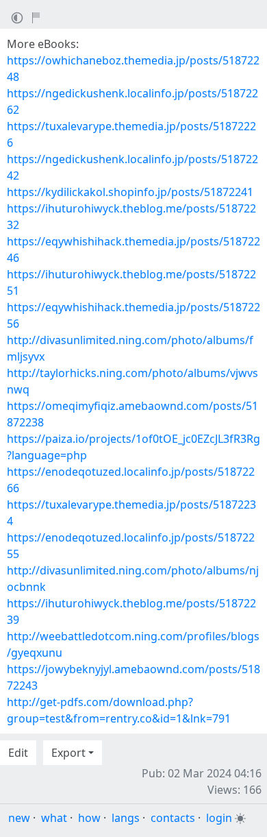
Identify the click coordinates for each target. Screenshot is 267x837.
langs (126, 817)
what (54, 817)
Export (68, 752)
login (219, 817)
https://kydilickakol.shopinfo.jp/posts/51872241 (130, 191)
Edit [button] (18, 752)
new (19, 817)
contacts (173, 817)
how (89, 817)
